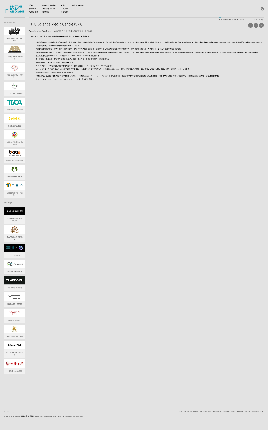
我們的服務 (194, 412)
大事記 (233, 412)
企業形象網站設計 (257, 412)
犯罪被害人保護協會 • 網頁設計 (15, 143)
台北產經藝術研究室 (14, 126)
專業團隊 (226, 412)
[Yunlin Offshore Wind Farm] (250, 25)
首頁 (220, 20)
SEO (53, 79)
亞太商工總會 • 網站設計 (15, 93)
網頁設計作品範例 (205, 412)
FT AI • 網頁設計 (15, 255)
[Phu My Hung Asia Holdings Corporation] (256, 25)
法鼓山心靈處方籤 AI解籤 (14, 336)
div (49, 62)
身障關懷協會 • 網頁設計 (15, 110)
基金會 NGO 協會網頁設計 (73, 31)
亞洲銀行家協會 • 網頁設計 (15, 58)
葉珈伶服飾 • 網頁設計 (15, 288)
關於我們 (186, 412)
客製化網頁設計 (217, 412)
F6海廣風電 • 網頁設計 (14, 271)
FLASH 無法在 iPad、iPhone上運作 (98, 66)
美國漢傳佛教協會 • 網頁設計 (15, 39)
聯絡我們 (247, 412)
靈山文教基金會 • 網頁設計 (15, 238)
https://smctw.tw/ (44, 31)
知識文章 (240, 412)
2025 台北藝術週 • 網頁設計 (14, 354)
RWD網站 (57, 31)
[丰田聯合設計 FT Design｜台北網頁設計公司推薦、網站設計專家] (14, 9)
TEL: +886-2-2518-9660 (68, 416)
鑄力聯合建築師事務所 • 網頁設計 (14, 220)
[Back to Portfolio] (261, 25)
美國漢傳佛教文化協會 (14, 177)
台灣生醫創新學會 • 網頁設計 (15, 194)
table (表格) (65, 62)
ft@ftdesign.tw (80, 416)
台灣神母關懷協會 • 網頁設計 (15, 76)
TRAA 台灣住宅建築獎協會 (14, 160)
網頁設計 (88, 31)
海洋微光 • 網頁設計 (14, 320)
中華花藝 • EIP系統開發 (14, 371)
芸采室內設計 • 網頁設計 (15, 304)
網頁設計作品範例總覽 (230, 20)
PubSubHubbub (45, 73)
